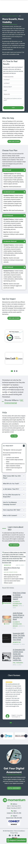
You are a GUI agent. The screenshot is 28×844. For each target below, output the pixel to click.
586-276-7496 (17, 813)
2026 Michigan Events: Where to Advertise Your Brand (18, 616)
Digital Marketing (13, 16)
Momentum (7, 565)
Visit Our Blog (14, 545)
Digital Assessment (14, 788)
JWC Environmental (13, 402)
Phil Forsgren (18, 662)
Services (4, 16)
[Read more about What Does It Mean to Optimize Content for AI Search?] (6, 599)
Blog (5, 572)
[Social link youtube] (18, 835)
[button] (12, 371)
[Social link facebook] (10, 835)
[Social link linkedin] (15, 835)
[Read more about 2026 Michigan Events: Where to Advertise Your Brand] (6, 620)
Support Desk (9, 817)
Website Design (13, 572)
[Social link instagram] (13, 835)
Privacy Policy (14, 833)
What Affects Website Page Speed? (12, 569)
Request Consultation (18, 840)
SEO (8, 572)
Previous (2, 735)
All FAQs (14, 436)
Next (25, 735)
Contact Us (10, 813)
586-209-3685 (18, 817)
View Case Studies (14, 141)
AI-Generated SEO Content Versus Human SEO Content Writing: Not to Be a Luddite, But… (19, 654)
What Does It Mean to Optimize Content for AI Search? (19, 595)
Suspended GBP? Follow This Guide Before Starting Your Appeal (19, 636)
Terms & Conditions (19, 831)
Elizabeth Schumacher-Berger (17, 603)
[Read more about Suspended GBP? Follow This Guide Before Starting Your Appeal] (6, 638)
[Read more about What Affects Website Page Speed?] (14, 557)
